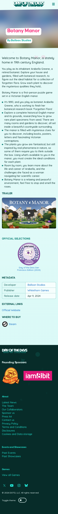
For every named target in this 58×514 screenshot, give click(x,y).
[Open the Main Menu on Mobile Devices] (53, 4)
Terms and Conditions (14, 427)
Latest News (9, 402)
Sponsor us (8, 412)
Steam (12, 324)
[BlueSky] (26, 485)
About (5, 396)
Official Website (11, 310)
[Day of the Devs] (29, 4)
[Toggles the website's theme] (22, 500)
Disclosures (8, 430)
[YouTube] (11, 485)
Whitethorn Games (38, 290)
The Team (8, 405)
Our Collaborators (12, 409)
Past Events (9, 452)
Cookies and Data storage (17, 434)
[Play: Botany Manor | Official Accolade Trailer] (29, 213)
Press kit (7, 416)
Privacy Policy (10, 423)
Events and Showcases (14, 447)
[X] (4, 485)
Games (6, 469)
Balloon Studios (36, 284)
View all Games (11, 475)
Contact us (8, 419)
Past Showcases (11, 456)
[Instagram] (19, 485)
